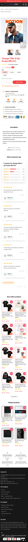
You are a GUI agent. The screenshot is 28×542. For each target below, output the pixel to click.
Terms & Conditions (5, 492)
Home (2, 9)
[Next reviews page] (25, 286)
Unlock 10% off (3, 535)
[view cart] (26, 4)
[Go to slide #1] (10, 52)
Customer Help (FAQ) (6, 513)
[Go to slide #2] (18, 52)
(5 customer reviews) (13, 64)
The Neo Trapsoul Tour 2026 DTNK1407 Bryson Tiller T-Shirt (20, 386)
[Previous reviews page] (17, 286)
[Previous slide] (2, 31)
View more (14, 396)
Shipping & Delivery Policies (7, 505)
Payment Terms (4, 507)
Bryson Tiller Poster (6, 11)
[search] (23, 4)
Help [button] (25, 540)
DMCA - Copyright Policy (6, 496)
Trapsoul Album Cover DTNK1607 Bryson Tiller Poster (7, 420)
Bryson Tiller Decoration (11, 9)
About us (3, 489)
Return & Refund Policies (6, 509)
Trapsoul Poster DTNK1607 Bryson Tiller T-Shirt (20, 338)
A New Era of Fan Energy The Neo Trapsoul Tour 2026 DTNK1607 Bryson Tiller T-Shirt (20, 362)
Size (3, 69)
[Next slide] (25, 31)
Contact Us (3, 511)
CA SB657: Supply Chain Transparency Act (11, 498)
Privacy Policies (4, 494)
